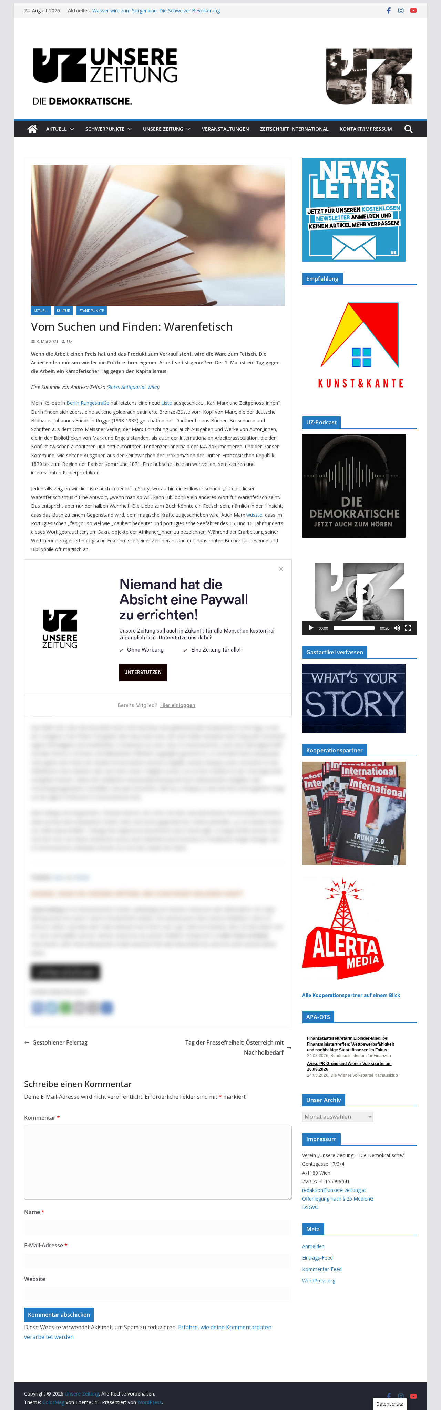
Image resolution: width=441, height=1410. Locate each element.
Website (34, 1279)
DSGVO (310, 1207)
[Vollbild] (407, 628)
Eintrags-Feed (317, 1257)
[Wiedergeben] (311, 628)
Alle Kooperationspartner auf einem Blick (351, 995)
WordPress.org (318, 1280)
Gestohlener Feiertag (60, 1042)
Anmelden (313, 1246)
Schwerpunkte (104, 129)
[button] (70, 129)
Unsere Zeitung (163, 129)
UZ (70, 341)
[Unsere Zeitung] (220, 39)
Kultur (63, 310)
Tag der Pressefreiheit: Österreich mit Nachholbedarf (234, 1047)
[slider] (354, 628)
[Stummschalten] (396, 628)
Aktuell (56, 129)
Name (34, 1212)
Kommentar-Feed (322, 1269)
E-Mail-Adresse (46, 1245)
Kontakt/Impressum (366, 129)
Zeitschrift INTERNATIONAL (294, 129)
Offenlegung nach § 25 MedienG (337, 1198)
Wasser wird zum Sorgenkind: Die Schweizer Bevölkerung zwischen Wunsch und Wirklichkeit (156, 14)
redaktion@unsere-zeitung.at (334, 1190)
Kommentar (42, 1118)
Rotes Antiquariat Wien (133, 387)
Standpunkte (91, 310)
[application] (359, 592)
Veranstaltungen (225, 129)
